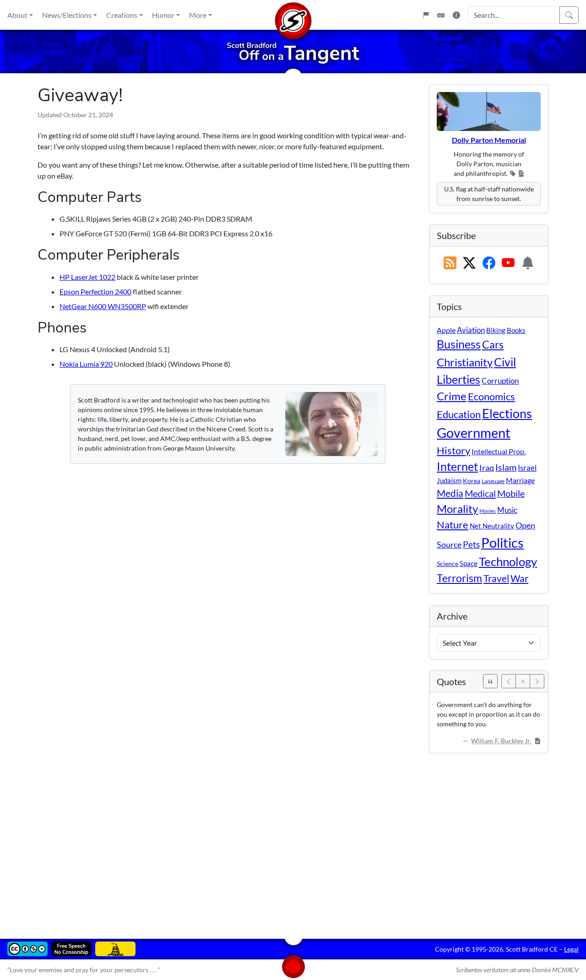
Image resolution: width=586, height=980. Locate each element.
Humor (163, 15)
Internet (457, 466)
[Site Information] (456, 15)
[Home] (293, 15)
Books (516, 330)
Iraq (486, 468)
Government (473, 433)
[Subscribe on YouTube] (508, 263)
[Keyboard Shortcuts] (441, 15)
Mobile (511, 493)
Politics (502, 542)
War (519, 578)
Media (450, 493)
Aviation (471, 330)
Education (459, 414)
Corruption (500, 381)
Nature (452, 524)
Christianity (465, 362)
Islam (505, 467)
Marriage (520, 480)
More (197, 15)
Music (507, 510)
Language (493, 481)
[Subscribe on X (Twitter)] (469, 263)
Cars (493, 344)
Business (459, 344)
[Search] (569, 15)
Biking (495, 330)
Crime (452, 396)
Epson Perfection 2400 (95, 291)
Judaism (449, 480)
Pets (471, 544)
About (17, 15)
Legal (571, 949)
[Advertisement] (293, 839)
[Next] (537, 681)
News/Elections (67, 15)
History (453, 450)
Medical (480, 493)
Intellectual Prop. (499, 451)
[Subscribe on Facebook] (489, 263)
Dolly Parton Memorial (489, 140)
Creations (121, 15)
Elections (507, 413)
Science (447, 563)
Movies (487, 511)
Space (468, 563)
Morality (457, 508)
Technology (508, 561)
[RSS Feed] (450, 263)
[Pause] (522, 681)
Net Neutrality (492, 526)
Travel (496, 578)
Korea (471, 481)
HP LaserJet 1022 (87, 276)
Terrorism (459, 578)
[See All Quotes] (490, 681)
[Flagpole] (425, 15)
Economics (491, 396)
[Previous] (508, 681)
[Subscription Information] (527, 263)
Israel (527, 468)
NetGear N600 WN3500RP (103, 306)
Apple (446, 330)
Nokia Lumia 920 (86, 363)
